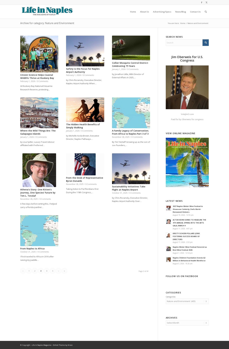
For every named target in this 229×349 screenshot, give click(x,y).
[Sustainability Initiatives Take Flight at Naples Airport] (131, 168)
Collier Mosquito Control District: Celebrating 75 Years (130, 64)
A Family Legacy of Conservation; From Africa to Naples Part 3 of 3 (130, 132)
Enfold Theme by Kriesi (62, 345)
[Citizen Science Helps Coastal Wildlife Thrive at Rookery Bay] (39, 54)
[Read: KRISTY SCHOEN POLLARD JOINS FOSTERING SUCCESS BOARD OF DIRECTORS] (168, 235)
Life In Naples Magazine (41, 345)
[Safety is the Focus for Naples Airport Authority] (85, 51)
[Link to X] (206, 2)
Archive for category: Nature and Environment (47, 23)
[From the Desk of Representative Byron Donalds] (85, 164)
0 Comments (42, 81)
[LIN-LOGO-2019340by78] (46, 12)
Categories (171, 296)
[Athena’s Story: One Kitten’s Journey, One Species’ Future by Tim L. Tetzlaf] (39, 170)
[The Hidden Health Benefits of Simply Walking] (85, 109)
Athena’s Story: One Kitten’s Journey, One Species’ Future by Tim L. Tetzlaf (37, 192)
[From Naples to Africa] (39, 230)
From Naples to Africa (32, 248)
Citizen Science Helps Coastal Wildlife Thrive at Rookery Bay (37, 76)
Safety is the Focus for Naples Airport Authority (83, 70)
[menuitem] (133, 12)
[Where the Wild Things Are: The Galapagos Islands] (39, 112)
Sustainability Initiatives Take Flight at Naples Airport (128, 188)
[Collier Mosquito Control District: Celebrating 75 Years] (131, 48)
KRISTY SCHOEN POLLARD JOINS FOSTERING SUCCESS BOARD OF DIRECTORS (186, 236)
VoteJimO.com (187, 114)
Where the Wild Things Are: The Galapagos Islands (38, 132)
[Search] (206, 12)
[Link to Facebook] (201, 2)
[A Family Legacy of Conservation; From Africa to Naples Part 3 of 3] (131, 112)
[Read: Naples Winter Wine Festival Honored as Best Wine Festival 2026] (168, 249)
